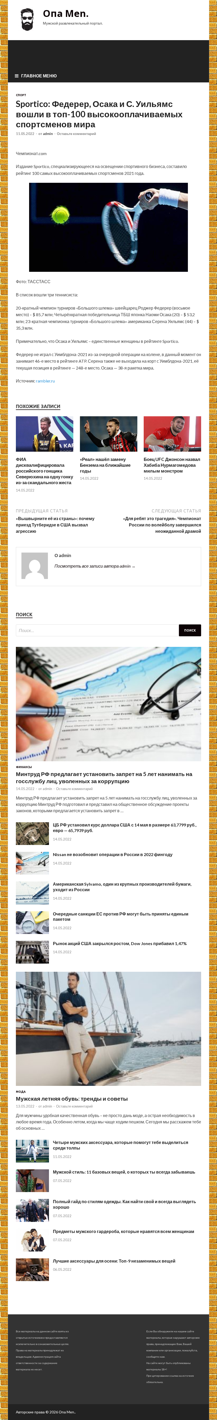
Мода (21, 1091)
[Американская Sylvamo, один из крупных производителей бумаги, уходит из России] (32, 902)
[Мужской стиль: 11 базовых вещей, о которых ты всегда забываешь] (32, 1190)
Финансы (24, 767)
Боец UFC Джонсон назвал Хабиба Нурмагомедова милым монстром (172, 465)
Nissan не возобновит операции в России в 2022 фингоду (113, 854)
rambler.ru (45, 380)
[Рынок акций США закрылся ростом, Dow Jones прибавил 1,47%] (32, 961)
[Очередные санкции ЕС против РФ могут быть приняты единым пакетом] (32, 932)
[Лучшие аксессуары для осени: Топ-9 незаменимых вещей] (32, 1279)
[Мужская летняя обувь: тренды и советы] (108, 1086)
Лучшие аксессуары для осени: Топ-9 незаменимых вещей (114, 1260)
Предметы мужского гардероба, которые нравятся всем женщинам (123, 1231)
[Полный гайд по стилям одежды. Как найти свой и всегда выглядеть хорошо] (32, 1220)
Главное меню (39, 75)
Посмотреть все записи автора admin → (95, 565)
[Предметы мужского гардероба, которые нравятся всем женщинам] (32, 1249)
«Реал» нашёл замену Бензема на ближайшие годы (105, 465)
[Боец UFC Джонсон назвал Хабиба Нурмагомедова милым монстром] (172, 453)
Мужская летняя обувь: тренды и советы (72, 1098)
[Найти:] (108, 630)
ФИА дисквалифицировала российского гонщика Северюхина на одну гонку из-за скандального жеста (44, 470)
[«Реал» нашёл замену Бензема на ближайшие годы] (108, 453)
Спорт (21, 95)
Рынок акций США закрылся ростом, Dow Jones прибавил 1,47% (120, 943)
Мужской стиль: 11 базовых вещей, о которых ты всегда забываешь (124, 1171)
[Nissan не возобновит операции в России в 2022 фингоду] (32, 872)
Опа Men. (66, 13)
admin (48, 134)
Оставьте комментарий (76, 134)
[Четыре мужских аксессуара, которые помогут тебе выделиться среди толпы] (32, 1160)
